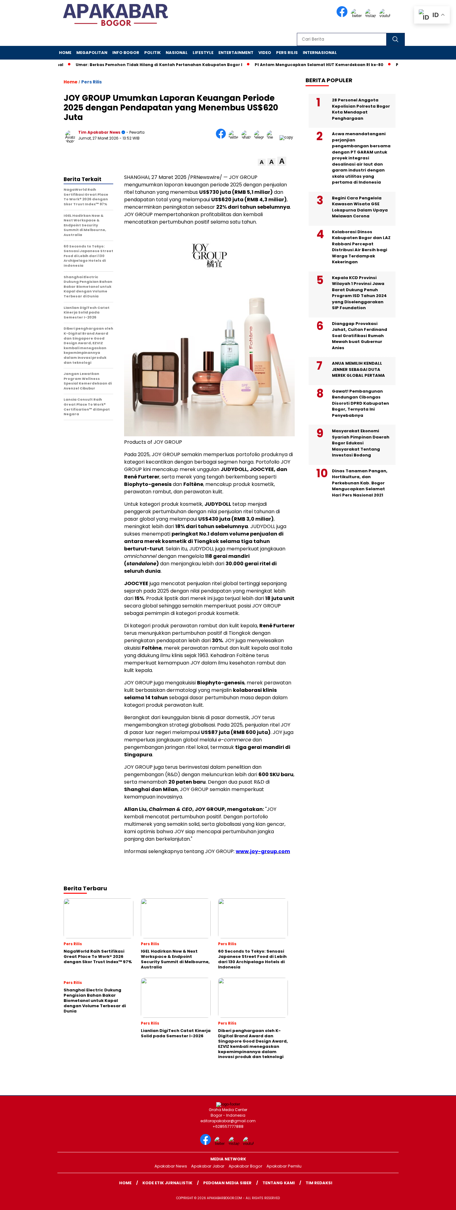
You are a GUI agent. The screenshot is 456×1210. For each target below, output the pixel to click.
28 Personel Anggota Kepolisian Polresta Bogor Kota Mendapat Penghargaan (361, 109)
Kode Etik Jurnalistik (167, 1183)
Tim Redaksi (319, 1183)
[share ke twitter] (235, 137)
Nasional (177, 53)
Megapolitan (91, 53)
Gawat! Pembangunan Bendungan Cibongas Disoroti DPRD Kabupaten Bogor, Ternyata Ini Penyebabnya (360, 403)
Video (264, 53)
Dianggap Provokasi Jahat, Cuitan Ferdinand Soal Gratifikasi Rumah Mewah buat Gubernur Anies (359, 336)
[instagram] (371, 15)
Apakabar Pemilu (284, 1166)
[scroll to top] (437, 1200)
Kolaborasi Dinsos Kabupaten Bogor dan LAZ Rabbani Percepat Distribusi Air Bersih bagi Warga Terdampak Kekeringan (361, 247)
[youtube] (385, 15)
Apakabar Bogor (245, 1166)
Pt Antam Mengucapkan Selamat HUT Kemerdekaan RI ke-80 (299, 64)
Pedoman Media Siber (227, 1183)
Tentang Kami (278, 1183)
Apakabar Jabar (208, 1166)
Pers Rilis (287, 53)
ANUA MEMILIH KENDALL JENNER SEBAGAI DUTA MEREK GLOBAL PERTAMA (358, 369)
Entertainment (235, 53)
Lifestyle (203, 53)
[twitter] (357, 15)
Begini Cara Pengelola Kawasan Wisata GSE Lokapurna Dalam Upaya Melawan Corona (360, 207)
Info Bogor (125, 53)
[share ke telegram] (260, 137)
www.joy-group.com (263, 851)
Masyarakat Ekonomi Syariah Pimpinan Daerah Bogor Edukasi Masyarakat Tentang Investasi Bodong (360, 443)
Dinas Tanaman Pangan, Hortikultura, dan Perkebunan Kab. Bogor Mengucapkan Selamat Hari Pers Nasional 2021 (359, 483)
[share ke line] (273, 137)
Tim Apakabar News (99, 132)
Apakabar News (170, 1166)
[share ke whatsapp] (247, 137)
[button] (262, 162)
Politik (152, 53)
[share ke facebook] (222, 137)
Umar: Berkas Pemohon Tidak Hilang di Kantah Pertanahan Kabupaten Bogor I (139, 64)
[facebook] (343, 15)
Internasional (320, 53)
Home (65, 53)
